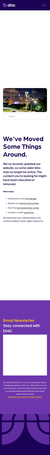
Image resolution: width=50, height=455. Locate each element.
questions (29, 212)
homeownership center (28, 207)
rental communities (29, 203)
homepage (30, 198)
